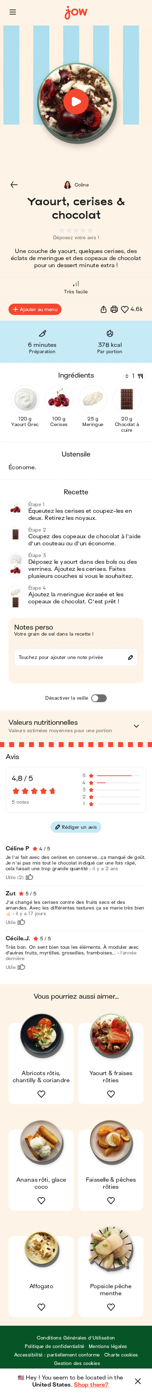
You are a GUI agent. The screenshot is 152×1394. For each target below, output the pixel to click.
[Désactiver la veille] (99, 698)
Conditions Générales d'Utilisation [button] (76, 1338)
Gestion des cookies (77, 1363)
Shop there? (91, 1385)
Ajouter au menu (38, 309)
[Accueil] (76, 13)
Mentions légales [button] (108, 1346)
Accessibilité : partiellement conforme (57, 1355)
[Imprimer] (114, 309)
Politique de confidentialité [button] (54, 1346)
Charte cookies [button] (121, 1355)
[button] (13, 12)
